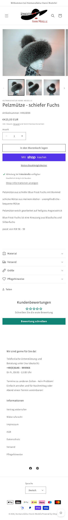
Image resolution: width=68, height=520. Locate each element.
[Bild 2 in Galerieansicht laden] (34, 87)
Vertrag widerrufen (17, 409)
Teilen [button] (9, 289)
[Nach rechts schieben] (64, 88)
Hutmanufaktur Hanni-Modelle (29, 514)
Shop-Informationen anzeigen (22, 182)
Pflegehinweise (15, 454)
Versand (16, 124)
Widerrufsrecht (14, 416)
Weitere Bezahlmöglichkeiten (34, 165)
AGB (9, 431)
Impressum (13, 424)
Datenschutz (13, 439)
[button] (6, 15)
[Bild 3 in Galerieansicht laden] (52, 87)
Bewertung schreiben (34, 321)
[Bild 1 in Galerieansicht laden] (16, 87)
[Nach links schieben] (3, 88)
